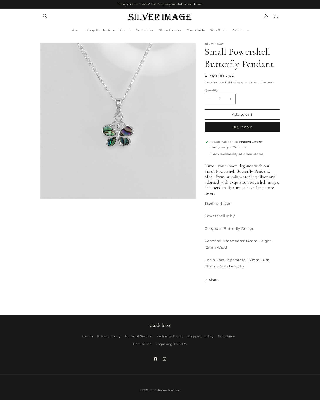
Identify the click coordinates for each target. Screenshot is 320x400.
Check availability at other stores (236, 154)
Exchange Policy (170, 336)
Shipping (233, 82)
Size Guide (226, 336)
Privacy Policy (108, 336)
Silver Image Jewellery (165, 389)
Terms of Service (138, 336)
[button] (45, 16)
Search (87, 336)
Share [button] (213, 280)
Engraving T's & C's (171, 344)
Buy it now (242, 127)
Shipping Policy (201, 336)
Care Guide (142, 344)
